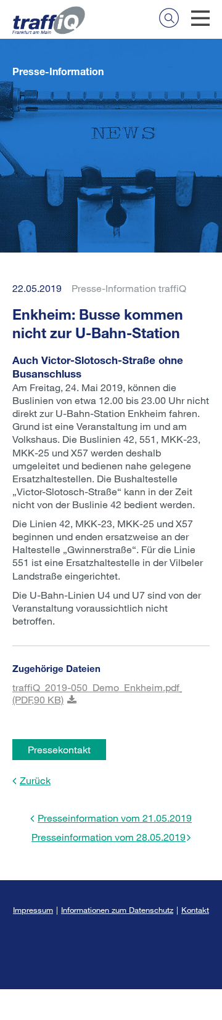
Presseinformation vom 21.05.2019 (115, 818)
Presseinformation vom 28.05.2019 (108, 837)
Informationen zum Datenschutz (117, 910)
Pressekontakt (59, 749)
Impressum (33, 910)
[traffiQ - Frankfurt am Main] (48, 12)
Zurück (35, 780)
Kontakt (195, 910)
